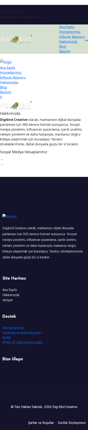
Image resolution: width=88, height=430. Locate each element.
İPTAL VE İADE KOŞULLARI (22, 342)
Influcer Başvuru (72, 36)
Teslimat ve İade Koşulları (22, 333)
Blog (62, 46)
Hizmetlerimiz (70, 32)
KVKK (6, 337)
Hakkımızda (68, 41)
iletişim (7, 300)
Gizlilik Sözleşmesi (72, 422)
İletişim (64, 51)
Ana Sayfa (66, 27)
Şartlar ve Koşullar (41, 422)
